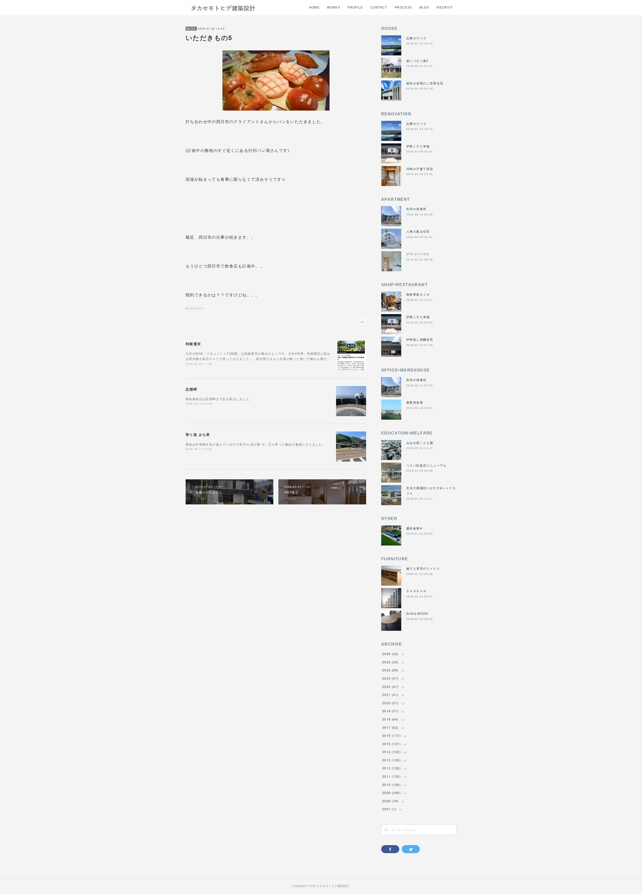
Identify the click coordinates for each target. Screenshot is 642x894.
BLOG (424, 7)
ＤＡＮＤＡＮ (416, 591)
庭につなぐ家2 (417, 60)
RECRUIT (445, 7)
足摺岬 (191, 389)
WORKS (333, 7)
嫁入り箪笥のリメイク (423, 568)
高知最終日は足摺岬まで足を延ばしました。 (219, 399)
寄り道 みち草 (198, 434)
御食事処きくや (418, 294)
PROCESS (403, 7)
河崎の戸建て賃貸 (419, 168)
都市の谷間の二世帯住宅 (424, 83)
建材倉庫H (414, 528)
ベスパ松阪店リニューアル (426, 465)
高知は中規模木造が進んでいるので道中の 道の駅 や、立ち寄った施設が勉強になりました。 (256, 444)
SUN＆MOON (417, 613)
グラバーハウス (418, 254)
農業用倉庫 (414, 402)
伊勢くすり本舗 (418, 146)
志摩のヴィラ (416, 38)
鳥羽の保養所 (416, 209)
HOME (314, 7)
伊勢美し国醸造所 (419, 339)
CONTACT (378, 7)
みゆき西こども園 (419, 442)
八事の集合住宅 (418, 231)
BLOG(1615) (195, 308)
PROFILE (355, 7)
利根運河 (193, 343)
